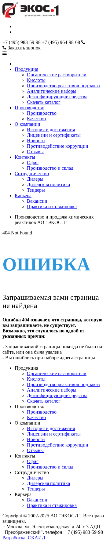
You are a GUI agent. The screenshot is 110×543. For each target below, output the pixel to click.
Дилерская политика (48, 184)
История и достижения (51, 129)
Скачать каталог (44, 102)
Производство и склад (50, 168)
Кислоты (36, 80)
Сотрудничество (32, 173)
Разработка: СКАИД (23, 537)
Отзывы (35, 151)
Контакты (25, 157)
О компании (27, 124)
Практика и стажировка (52, 206)
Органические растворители (56, 74)
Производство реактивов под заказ (63, 85)
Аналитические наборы (51, 91)
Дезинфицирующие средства (57, 96)
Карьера (23, 195)
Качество (36, 118)
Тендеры (36, 190)
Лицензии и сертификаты (54, 135)
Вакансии (37, 201)
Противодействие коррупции (57, 146)
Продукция (26, 69)
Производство (29, 107)
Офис (32, 162)
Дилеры (35, 179)
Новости (36, 140)
